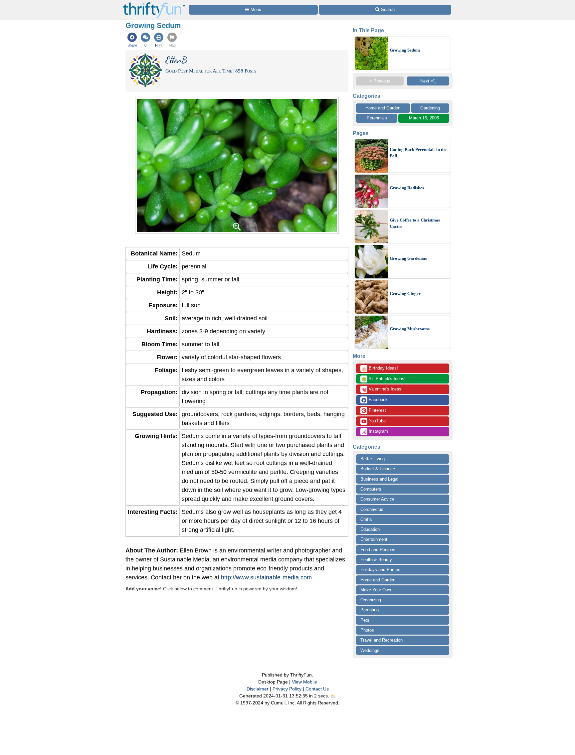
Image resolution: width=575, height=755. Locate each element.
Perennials (377, 117)
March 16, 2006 (424, 117)
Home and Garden (382, 107)
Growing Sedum (405, 50)
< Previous (379, 80)
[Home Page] (154, 4)
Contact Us (317, 688)
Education (370, 529)
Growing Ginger (405, 293)
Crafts (366, 519)
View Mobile (304, 681)
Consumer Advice (377, 499)
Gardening (430, 107)
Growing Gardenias (408, 258)
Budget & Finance (377, 468)
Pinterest (376, 410)
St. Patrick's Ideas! (383, 379)
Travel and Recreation (381, 640)
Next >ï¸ (428, 80)
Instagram (377, 431)
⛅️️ (333, 695)
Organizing (370, 599)
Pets (364, 620)
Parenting (369, 609)
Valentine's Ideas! (382, 389)
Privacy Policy (287, 688)
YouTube (376, 420)
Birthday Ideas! (379, 369)
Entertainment (373, 539)
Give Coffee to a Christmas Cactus (415, 223)
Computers (370, 489)
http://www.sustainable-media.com (266, 577)
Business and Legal (379, 479)
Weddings (369, 650)
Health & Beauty (376, 559)
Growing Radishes (407, 187)
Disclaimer (258, 688)
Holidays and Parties (380, 569)
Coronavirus (371, 509)
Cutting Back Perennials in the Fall (418, 153)
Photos (367, 630)
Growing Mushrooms (410, 328)
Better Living (372, 458)
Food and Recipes (377, 549)
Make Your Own (375, 589)
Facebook (377, 399)
